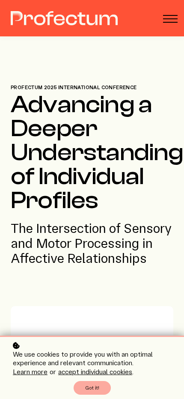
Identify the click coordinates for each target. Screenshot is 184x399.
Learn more (30, 372)
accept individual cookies (95, 372)
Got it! (92, 388)
